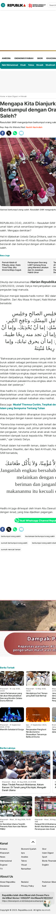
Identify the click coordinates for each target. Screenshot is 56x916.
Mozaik (39, 65)
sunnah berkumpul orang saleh (14, 543)
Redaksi (25, 882)
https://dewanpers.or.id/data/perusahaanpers (23, 901)
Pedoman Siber (49, 882)
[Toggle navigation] (3, 5)
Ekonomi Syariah (24, 58)
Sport (44, 857)
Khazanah (4, 853)
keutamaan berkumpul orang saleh (40, 536)
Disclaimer (4, 886)
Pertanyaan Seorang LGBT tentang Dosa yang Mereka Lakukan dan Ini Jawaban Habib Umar (38, 267)
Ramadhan (26, 868)
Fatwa (31, 65)
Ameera (3, 849)
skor (40, 58)
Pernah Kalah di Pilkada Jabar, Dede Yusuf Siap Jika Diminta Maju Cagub (11, 266)
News (2, 857)
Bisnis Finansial (49, 861)
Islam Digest (13, 96)
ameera (6, 58)
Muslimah (50, 65)
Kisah (23, 65)
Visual (24, 865)
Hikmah (23, 96)
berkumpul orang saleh (11, 536)
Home (2, 96)
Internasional (6, 861)
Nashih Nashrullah (34, 127)
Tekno (24, 861)
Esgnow (3, 865)
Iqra (23, 853)
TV (1, 868)
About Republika (7, 882)
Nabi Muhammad (10, 65)
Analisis (24, 857)
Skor (44, 849)
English (45, 865)
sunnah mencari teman (11, 549)
